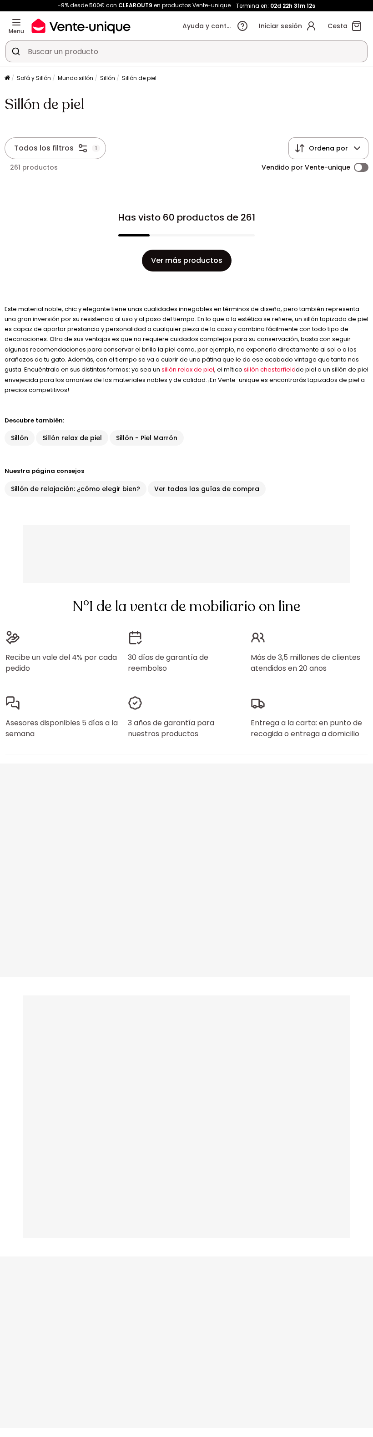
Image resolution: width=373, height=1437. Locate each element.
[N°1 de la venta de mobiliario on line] (81, 25)
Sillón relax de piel (72, 437)
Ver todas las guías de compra (206, 488)
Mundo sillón (75, 78)
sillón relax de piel (187, 369)
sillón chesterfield (270, 369)
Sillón (107, 78)
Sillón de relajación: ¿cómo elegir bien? (75, 488)
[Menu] (16, 22)
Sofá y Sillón (34, 78)
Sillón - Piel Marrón (146, 437)
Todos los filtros (44, 148)
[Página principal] (7, 78)
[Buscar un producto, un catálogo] (16, 51)
